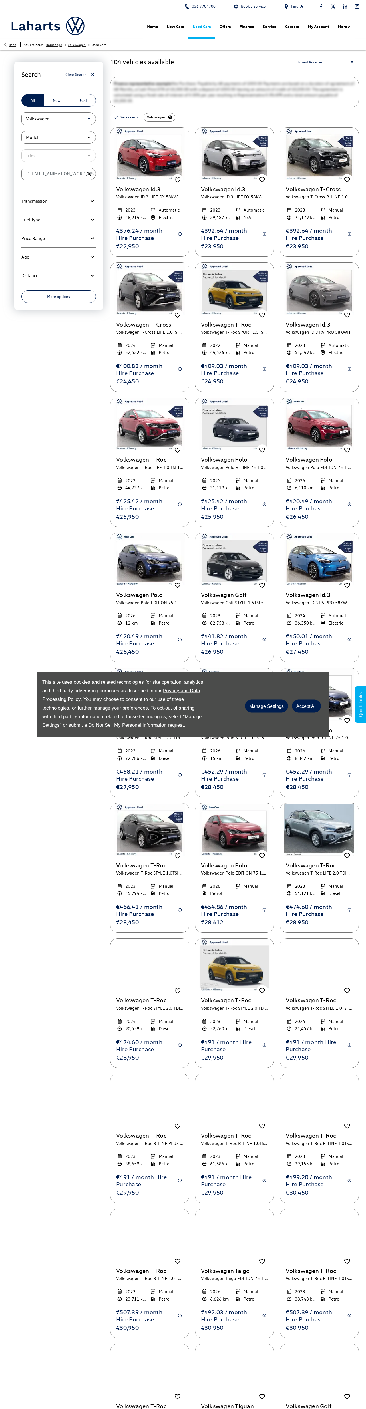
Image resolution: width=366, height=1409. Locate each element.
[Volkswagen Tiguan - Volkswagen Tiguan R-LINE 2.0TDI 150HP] (234, 1382)
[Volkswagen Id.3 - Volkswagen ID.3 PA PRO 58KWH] (319, 300)
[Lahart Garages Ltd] (35, 26)
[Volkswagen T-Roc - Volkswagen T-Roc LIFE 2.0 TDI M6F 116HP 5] (319, 841)
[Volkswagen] (75, 26)
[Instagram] (357, 6)
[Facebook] (321, 6)
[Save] (177, 191)
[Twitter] (333, 6)
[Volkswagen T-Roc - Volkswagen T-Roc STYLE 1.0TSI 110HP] (149, 841)
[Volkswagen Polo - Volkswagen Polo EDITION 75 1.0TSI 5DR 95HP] (234, 841)
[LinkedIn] (345, 6)
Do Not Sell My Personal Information (127, 725)
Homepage (54, 44)
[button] (79, 118)
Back (12, 44)
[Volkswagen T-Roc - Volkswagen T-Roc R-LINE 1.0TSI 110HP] (319, 1247)
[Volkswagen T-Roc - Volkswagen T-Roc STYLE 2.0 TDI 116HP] (234, 976)
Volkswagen (77, 44)
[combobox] (58, 118)
